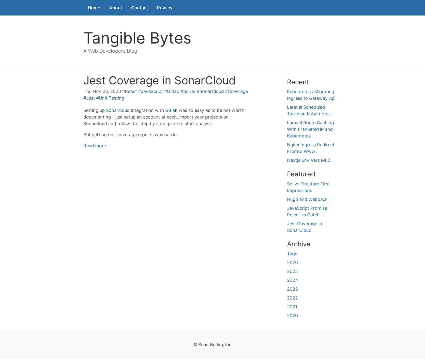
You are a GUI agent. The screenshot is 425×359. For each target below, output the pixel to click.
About (115, 7)
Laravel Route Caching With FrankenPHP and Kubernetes (310, 129)
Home (94, 7)
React (131, 91)
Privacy (164, 7)
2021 (292, 306)
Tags (292, 253)
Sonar (189, 91)
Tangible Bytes (137, 38)
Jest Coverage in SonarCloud (159, 80)
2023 (292, 289)
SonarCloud (211, 91)
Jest (90, 98)
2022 (292, 297)
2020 (292, 315)
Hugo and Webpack (307, 199)
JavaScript (152, 91)
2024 (292, 280)
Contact (139, 7)
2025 (292, 271)
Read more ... (97, 145)
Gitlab (173, 91)
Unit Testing (111, 98)
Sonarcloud (118, 110)
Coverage (238, 91)
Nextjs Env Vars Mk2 (308, 160)
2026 (292, 262)
